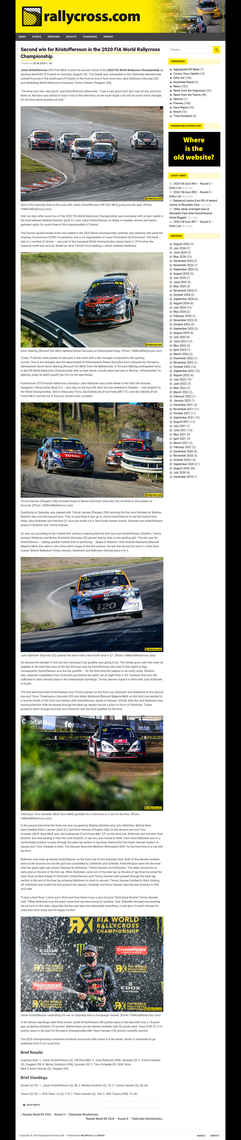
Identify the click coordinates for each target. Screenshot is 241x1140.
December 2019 (183, 476)
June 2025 (180, 282)
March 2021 (180, 443)
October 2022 (181, 366)
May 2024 (179, 311)
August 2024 (181, 303)
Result (177, 111)
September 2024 (183, 299)
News (22, 36)
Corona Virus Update (186, 73)
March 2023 (180, 354)
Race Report (33, 1104)
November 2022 (183, 362)
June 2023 (180, 341)
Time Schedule (182, 116)
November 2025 (183, 265)
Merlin (101, 1135)
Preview (178, 103)
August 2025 (181, 273)
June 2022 (180, 383)
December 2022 (183, 358)
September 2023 (183, 328)
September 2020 (183, 464)
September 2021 (183, 417)
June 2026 (180, 252)
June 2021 (180, 430)
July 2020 (179, 472)
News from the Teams (187, 94)
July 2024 (179, 307)
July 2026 (179, 248)
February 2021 (182, 447)
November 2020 (183, 455)
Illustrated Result (183, 82)
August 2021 (181, 421)
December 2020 (183, 451)
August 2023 (181, 333)
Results (71, 36)
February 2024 (182, 316)
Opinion (178, 99)
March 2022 (180, 392)
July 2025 (179, 278)
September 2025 (183, 269)
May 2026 (179, 256)
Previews (54, 36)
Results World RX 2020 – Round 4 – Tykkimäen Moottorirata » (124, 1118)
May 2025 (179, 286)
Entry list (178, 78)
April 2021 (179, 438)
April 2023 (179, 349)
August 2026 (181, 244)
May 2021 (179, 434)
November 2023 (183, 320)
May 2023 (179, 345)
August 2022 (181, 375)
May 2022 (179, 388)
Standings (90, 36)
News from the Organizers (189, 90)
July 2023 (179, 337)
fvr (50, 63)
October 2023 (181, 324)
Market (201, 1135)
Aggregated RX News (186, 69)
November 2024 (183, 290)
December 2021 (183, 405)
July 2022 (179, 379)
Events (36, 36)
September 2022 (183, 371)
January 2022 (182, 400)
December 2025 (183, 261)
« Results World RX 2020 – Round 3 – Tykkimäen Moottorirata (59, 1114)
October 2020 (181, 460)
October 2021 (181, 413)
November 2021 (183, 409)
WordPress (87, 1135)
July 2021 (179, 426)
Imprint (108, 36)
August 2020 (181, 468)
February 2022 (182, 396)
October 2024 (181, 294)
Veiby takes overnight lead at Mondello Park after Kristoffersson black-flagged (190, 213)
